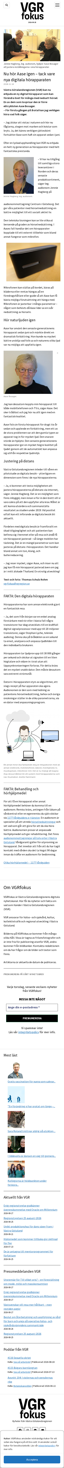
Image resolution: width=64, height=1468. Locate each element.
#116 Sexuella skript (19, 1357)
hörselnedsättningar (43, 821)
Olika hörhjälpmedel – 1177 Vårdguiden (26, 862)
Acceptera (32, 1459)
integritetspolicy (46, 1445)
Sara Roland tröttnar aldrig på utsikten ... (31, 1131)
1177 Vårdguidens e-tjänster (23, 817)
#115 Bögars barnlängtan (22, 1367)
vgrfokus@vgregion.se (17, 583)
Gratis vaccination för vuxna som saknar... (31, 1081)
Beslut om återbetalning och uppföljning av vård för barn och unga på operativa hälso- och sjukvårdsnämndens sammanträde (32, 1321)
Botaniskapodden (22, 1385)
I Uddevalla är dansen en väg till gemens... (32, 1156)
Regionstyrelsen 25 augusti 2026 (22, 1218)
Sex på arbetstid (21, 1361)
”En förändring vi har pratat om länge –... (31, 1106)
